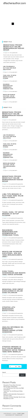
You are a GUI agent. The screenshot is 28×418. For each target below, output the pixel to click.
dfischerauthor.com (14, 3)
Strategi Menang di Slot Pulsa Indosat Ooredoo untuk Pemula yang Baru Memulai (13, 349)
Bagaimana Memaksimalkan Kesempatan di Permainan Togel (8, 86)
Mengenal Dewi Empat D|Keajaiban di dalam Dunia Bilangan (12, 291)
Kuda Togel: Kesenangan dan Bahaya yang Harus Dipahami (14, 273)
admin (14, 52)
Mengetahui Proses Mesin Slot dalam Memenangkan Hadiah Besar (13, 47)
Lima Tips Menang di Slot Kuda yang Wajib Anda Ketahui (9, 68)
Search (4, 372)
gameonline (20, 184)
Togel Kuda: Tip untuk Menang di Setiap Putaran (9, 77)
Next (19, 366)
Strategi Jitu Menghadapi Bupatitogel (8, 308)
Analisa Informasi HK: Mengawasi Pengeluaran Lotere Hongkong (13, 329)
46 (16, 366)
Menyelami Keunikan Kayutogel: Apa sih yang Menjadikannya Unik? (9, 97)
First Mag (20, 413)
